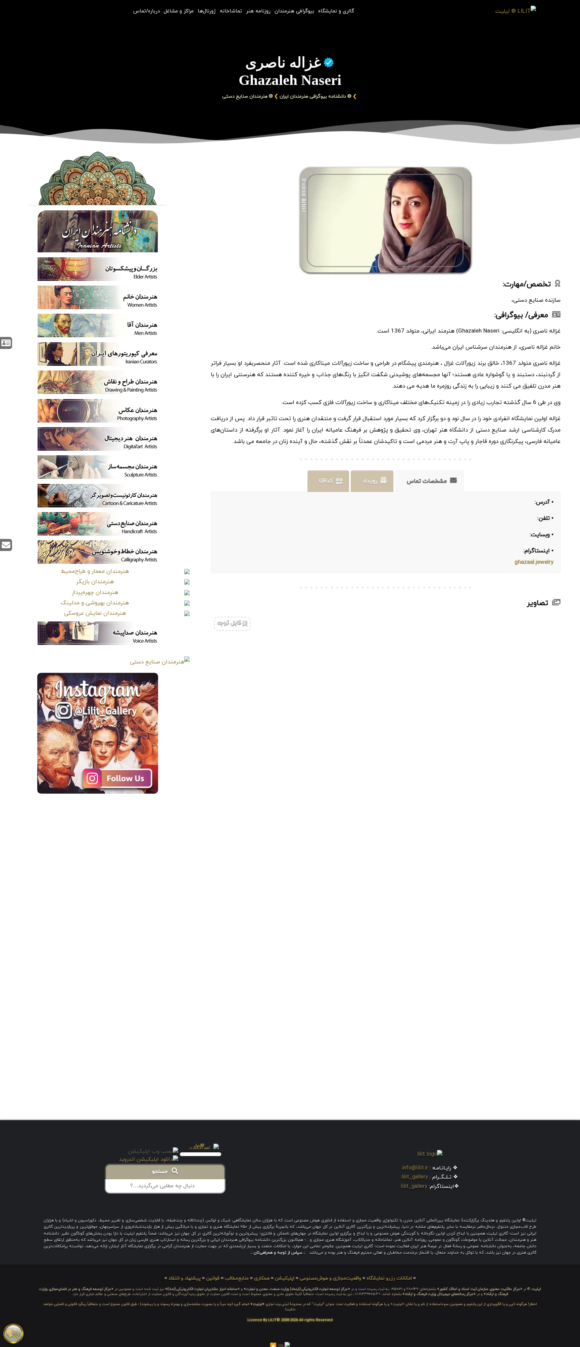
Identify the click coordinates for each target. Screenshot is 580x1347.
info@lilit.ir (415, 1168)
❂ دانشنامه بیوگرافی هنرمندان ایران (315, 96)
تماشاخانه (231, 11)
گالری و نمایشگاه (336, 11)
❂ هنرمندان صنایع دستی (247, 96)
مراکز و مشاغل (179, 11)
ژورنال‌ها (207, 11)
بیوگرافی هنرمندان (294, 11)
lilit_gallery (414, 1177)
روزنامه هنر (258, 11)
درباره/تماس (146, 11)
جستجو (162, 1172)
